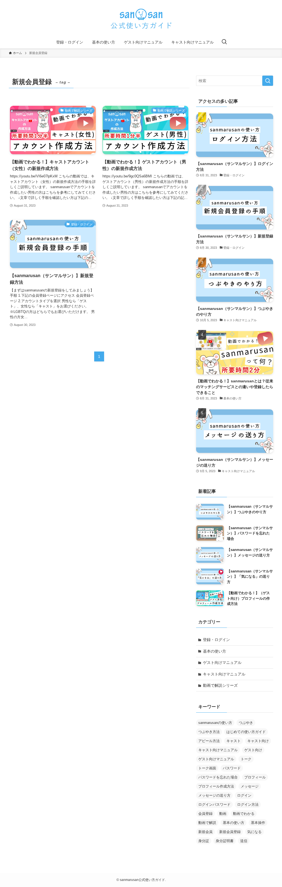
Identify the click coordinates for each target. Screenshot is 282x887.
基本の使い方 (214, 651)
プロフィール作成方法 (216, 786)
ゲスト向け (253, 750)
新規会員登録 (230, 832)
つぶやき (246, 723)
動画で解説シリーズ (220, 685)
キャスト (233, 741)
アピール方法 (209, 741)
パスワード (232, 768)
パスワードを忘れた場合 (218, 777)
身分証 (203, 841)
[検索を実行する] (267, 80)
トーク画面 (207, 768)
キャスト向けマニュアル (224, 674)
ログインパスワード (214, 804)
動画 (222, 814)
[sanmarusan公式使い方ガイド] (141, 19)
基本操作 (258, 823)
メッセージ (250, 786)
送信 (243, 841)
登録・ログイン (216, 639)
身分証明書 (225, 841)
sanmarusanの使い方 (215, 723)
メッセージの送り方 (214, 795)
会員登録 (205, 814)
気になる (254, 832)
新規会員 (205, 832)
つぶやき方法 (209, 732)
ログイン (244, 795)
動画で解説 (207, 823)
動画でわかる (243, 814)
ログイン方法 (248, 804)
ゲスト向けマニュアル (222, 662)
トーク (246, 759)
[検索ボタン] (224, 42)
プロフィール (255, 777)
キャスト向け (258, 741)
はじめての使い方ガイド (246, 732)
